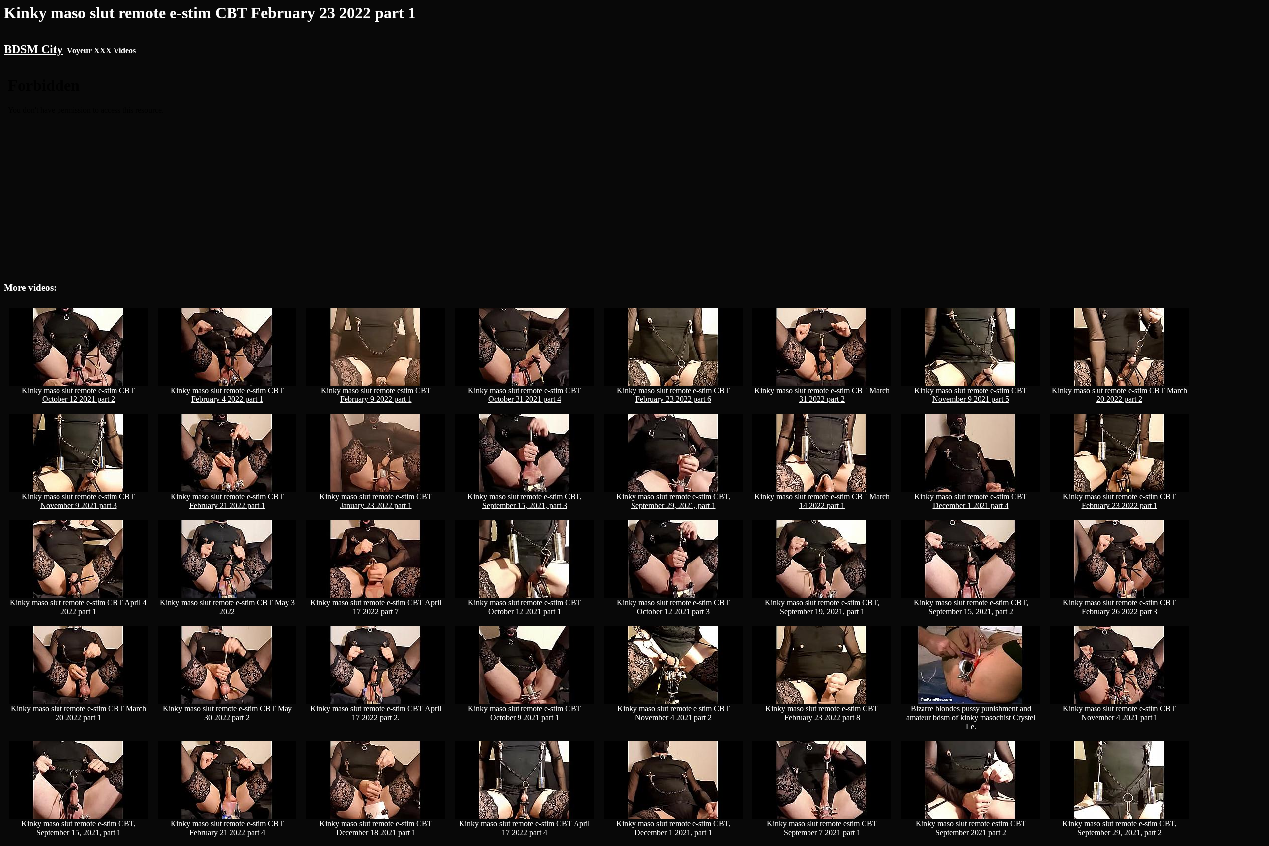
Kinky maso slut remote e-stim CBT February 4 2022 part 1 (227, 394)
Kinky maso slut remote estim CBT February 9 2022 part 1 (376, 394)
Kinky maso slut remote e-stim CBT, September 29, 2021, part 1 (673, 500)
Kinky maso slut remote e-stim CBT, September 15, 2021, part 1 (78, 828)
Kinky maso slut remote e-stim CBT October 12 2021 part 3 (673, 607)
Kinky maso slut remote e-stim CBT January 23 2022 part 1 (375, 500)
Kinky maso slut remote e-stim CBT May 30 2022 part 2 (227, 713)
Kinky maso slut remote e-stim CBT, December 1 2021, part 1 (673, 828)
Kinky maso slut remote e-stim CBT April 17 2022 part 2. (375, 713)
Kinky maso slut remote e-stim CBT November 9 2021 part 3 (78, 500)
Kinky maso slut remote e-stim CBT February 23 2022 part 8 (821, 713)
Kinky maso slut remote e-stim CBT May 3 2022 (227, 607)
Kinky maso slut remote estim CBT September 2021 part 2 (971, 828)
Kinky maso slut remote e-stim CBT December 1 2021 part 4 (970, 500)
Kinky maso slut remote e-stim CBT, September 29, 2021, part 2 (1119, 828)
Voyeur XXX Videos (101, 50)
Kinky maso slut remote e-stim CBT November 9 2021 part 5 (970, 394)
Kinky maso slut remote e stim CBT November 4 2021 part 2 (673, 713)
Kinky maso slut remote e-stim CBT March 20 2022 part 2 (1119, 394)
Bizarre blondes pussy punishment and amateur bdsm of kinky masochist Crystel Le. (970, 717)
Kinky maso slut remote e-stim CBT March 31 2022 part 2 (822, 394)
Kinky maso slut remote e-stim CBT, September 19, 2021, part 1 (822, 607)
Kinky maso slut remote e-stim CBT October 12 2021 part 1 (524, 607)
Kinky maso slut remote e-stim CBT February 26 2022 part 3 (1119, 607)
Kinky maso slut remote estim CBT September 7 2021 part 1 (822, 828)
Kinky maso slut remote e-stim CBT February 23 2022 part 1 (1119, 500)
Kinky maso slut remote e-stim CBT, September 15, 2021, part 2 (971, 607)
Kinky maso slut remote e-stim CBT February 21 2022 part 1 (227, 500)
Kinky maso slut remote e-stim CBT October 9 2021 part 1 (524, 713)
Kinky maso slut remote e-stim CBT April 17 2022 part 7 (375, 607)
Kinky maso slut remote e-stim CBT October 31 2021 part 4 (524, 394)
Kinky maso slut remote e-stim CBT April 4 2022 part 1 (78, 607)
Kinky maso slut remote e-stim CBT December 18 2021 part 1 (375, 828)
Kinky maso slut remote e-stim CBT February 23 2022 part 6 (673, 394)
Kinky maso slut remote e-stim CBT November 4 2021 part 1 (1119, 713)
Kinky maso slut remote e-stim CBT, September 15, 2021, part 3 (524, 500)
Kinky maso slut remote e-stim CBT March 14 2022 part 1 (822, 500)
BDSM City (33, 49)
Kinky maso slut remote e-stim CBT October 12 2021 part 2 (78, 394)
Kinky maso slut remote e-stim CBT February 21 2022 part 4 (227, 828)
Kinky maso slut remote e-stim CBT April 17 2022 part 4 (524, 828)
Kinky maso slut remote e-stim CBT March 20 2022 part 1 (78, 713)
